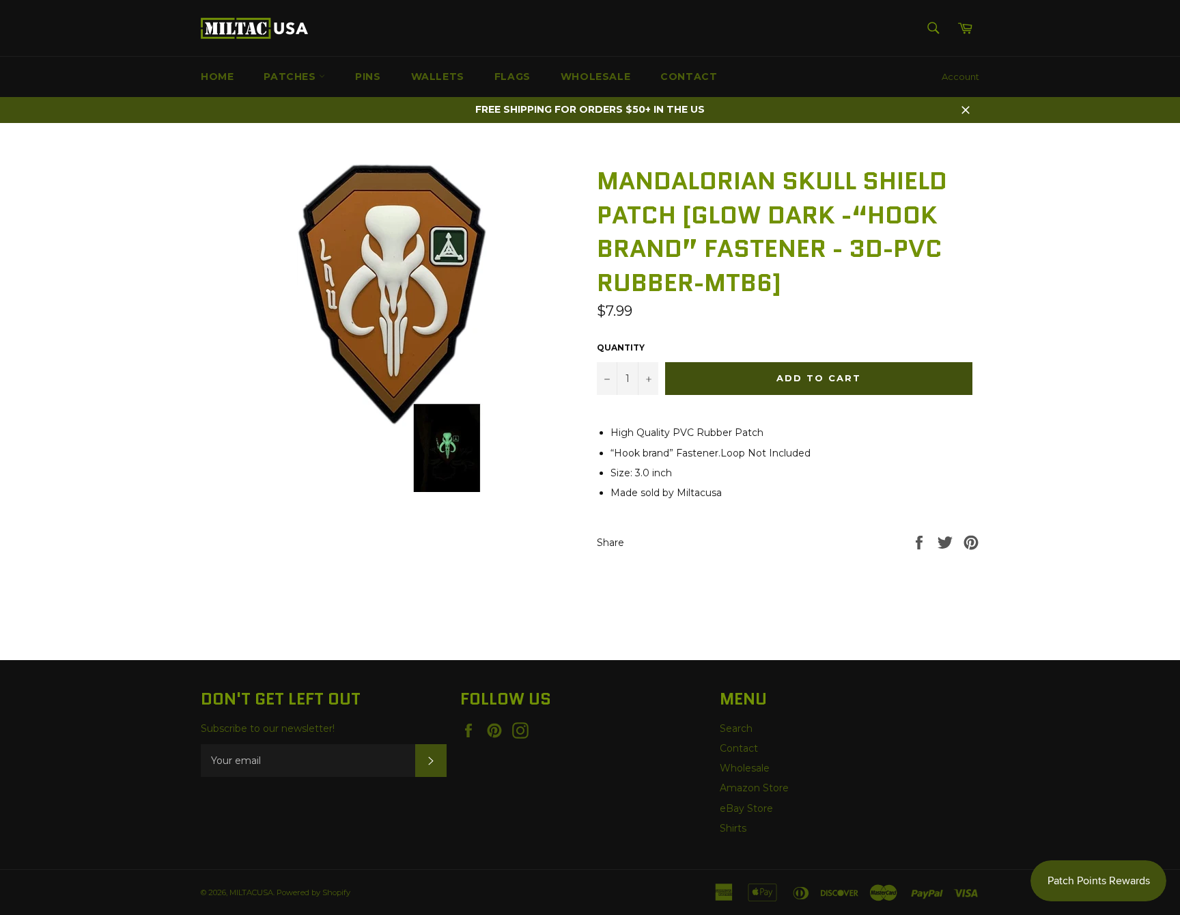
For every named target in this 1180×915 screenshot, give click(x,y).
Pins (367, 76)
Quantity (621, 347)
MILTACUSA (251, 892)
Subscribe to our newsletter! (268, 728)
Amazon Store (754, 788)
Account (960, 76)
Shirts (733, 828)
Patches (291, 76)
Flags (512, 76)
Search (736, 728)
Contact (688, 76)
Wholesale (595, 76)
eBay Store (746, 808)
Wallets (437, 76)
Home (217, 76)
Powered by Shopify (313, 892)
